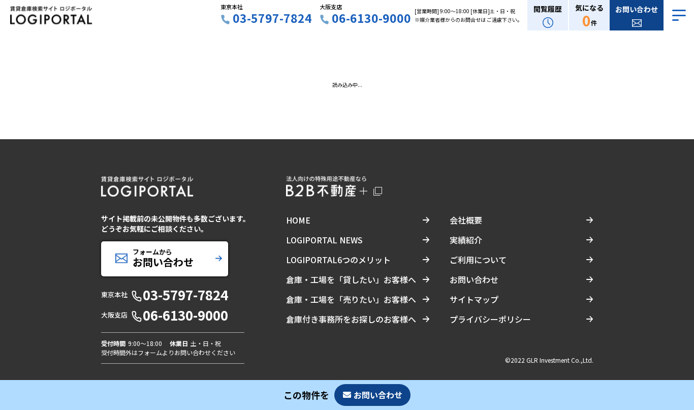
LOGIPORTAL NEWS (324, 240)
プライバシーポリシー (490, 319)
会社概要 (466, 220)
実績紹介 (466, 240)
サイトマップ (474, 299)
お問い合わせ (474, 279)
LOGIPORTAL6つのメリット (338, 260)
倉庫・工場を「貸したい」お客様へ (351, 279)
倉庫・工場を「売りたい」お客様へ (351, 299)
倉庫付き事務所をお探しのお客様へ (351, 319)
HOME (298, 220)
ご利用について (478, 260)
